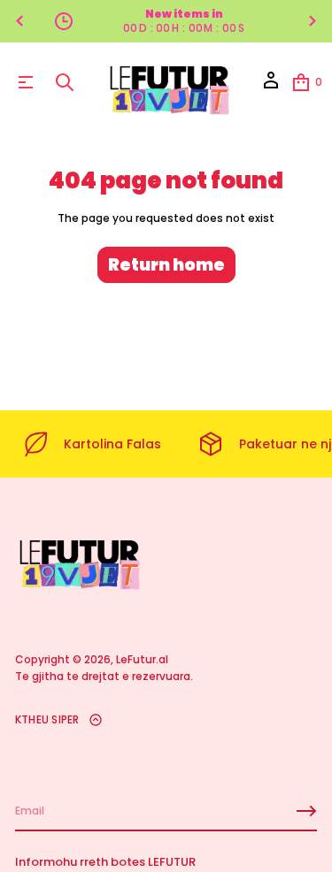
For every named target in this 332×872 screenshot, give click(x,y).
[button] (64, 82)
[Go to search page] (64, 82)
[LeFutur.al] (168, 82)
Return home (166, 265)
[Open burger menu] (25, 82)
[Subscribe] (306, 811)
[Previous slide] (19, 21)
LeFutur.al (142, 659)
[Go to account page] (271, 86)
